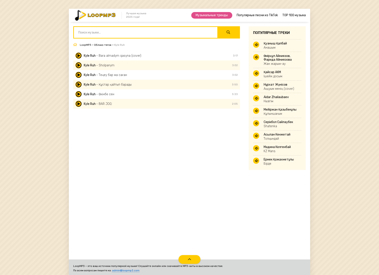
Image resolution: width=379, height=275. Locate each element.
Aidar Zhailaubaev (276, 99)
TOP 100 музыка (294, 15)
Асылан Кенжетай (277, 137)
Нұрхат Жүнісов (279, 87)
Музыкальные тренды (212, 15)
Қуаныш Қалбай (275, 45)
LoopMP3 (85, 44)
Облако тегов (102, 44)
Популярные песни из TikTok (257, 15)
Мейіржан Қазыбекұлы (280, 112)
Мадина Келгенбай (277, 149)
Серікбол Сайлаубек (278, 124)
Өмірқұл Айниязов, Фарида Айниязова (278, 60)
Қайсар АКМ (273, 74)
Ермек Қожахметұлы (279, 162)
